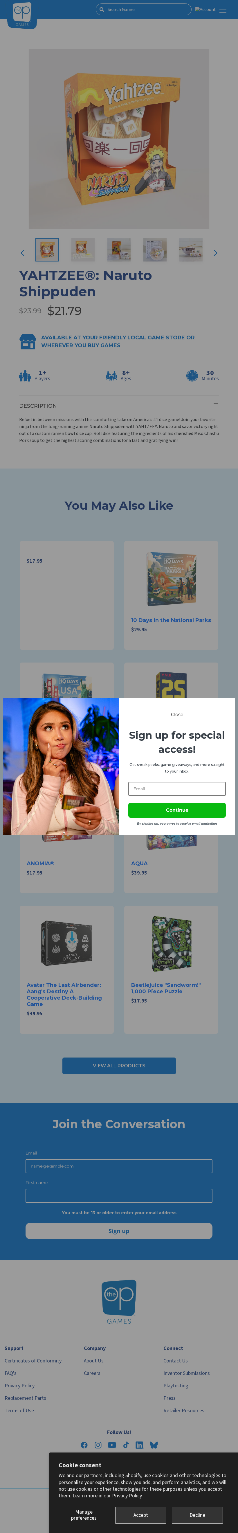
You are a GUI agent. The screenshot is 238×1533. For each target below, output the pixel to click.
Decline (197, 1515)
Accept (141, 1515)
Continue (177, 810)
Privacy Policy (127, 1495)
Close (177, 714)
